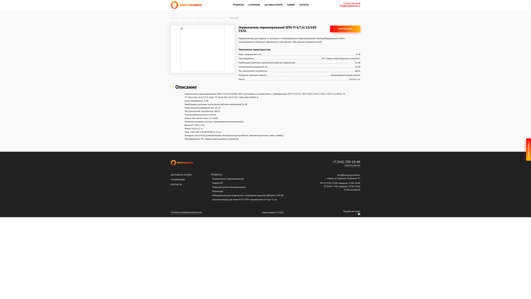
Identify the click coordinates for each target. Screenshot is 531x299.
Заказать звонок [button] (352, 165)
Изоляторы (217, 191)
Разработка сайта (351, 211)
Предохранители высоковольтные (229, 187)
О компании (254, 5)
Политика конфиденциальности (186, 212)
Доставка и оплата (274, 5)
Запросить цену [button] (345, 29)
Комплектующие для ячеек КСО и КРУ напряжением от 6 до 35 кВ (244, 199)
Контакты (304, 5)
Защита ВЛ (217, 182)
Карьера (291, 5)
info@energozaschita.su (350, 6)
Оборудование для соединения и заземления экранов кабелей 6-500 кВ (247, 195)
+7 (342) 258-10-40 (351, 3)
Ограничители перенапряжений (228, 178)
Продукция (238, 5)
